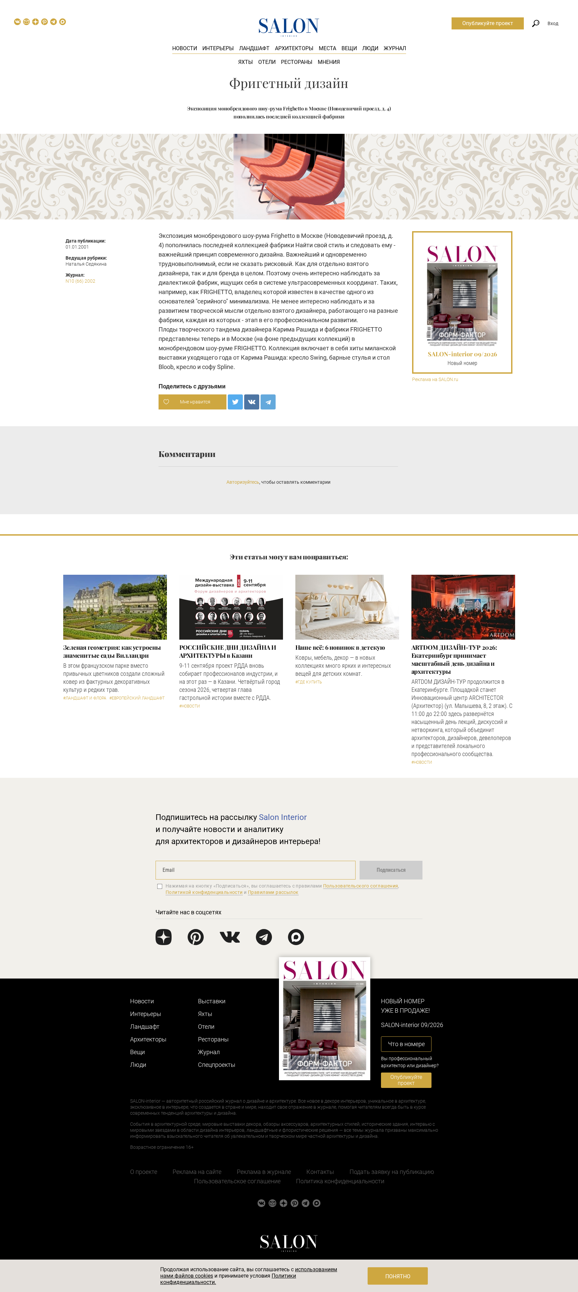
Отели (267, 62)
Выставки (211, 1001)
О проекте (143, 1171)
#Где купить (308, 682)
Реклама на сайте (197, 1171)
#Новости (189, 706)
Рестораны (296, 62)
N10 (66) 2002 (80, 281)
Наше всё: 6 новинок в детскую (340, 647)
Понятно (397, 1276)
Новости (184, 48)
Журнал (395, 48)
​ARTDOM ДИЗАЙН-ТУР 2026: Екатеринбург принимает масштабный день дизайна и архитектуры (454, 659)
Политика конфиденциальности (340, 1181)
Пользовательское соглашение (237, 1181)
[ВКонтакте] (251, 401)
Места (327, 48)
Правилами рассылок (273, 892)
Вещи (349, 48)
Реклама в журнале (264, 1171)
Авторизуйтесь (242, 482)
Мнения (329, 62)
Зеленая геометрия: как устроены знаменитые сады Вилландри (112, 651)
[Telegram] (268, 401)
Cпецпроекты (216, 1064)
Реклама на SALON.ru (435, 379)
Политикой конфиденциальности (204, 892)
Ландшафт (254, 48)
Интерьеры (218, 48)
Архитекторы (294, 48)
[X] (235, 401)
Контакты (320, 1171)
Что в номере (406, 1043)
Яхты (245, 62)
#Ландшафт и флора (84, 698)
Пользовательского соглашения (360, 886)
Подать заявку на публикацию (392, 1171)
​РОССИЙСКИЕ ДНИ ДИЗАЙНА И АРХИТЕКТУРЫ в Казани (228, 651)
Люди (370, 48)
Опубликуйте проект (487, 23)
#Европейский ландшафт (137, 698)
